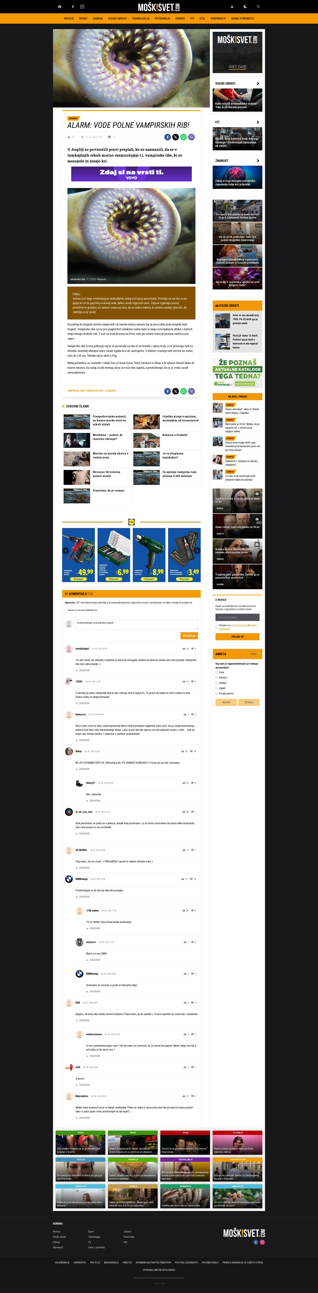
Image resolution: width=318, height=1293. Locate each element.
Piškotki (127, 1262)
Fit (192, 18)
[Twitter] (175, 137)
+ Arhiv (253, 654)
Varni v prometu (242, 18)
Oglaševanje (62, 1262)
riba (82, 390)
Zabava (98, 18)
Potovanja (162, 18)
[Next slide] (197, 550)
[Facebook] (73, 6)
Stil (202, 18)
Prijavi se (189, 635)
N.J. (73, 137)
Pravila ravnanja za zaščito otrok (243, 1262)
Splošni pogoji (210, 1262)
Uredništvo (79, 1262)
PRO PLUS (95, 1262)
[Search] (258, 6)
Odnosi (180, 18)
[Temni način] (245, 6)
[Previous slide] (65, 550)
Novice (69, 18)
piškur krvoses (95, 390)
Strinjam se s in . (238, 627)
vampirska (73, 390)
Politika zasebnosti (186, 1262)
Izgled (222, 688)
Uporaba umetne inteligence (159, 1270)
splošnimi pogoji (239, 625)
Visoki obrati (117, 18)
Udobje (222, 682)
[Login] (231, 6)
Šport (83, 18)
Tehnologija (141, 18)
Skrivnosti (218, 18)
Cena (221, 672)
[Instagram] (82, 6)
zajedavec (110, 390)
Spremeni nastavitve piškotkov (153, 1262)
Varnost (223, 677)
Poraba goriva (226, 693)
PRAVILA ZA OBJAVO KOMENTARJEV (82, 610)
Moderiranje (111, 1262)
